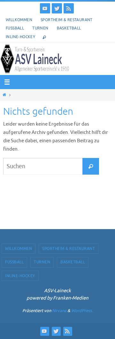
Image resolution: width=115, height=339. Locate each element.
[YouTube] (45, 8)
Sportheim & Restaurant (67, 19)
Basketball (69, 28)
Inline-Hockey (20, 36)
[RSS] (69, 8)
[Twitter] (57, 8)
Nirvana (59, 310)
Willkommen (19, 19)
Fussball (15, 28)
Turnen (40, 28)
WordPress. (82, 310)
